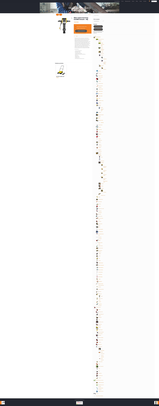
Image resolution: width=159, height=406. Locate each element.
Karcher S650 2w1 (60, 76)
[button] (72, 18)
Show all (90, 14)
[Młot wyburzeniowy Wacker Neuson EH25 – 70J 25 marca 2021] (156, 402)
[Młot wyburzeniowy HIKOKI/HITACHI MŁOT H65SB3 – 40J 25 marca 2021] (2, 402)
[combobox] (98, 20)
